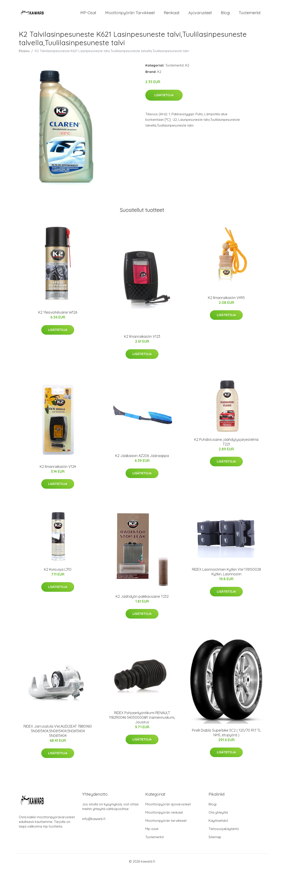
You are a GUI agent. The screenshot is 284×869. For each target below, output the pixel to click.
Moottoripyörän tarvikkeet (130, 12)
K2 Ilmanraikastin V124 (58, 466)
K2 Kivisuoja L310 (57, 569)
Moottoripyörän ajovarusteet (168, 804)
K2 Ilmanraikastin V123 (142, 336)
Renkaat (171, 12)
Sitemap (215, 837)
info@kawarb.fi (93, 819)
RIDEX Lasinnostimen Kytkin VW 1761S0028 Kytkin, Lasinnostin (226, 571)
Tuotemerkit (250, 12)
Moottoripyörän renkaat (164, 812)
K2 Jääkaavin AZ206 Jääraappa (142, 455)
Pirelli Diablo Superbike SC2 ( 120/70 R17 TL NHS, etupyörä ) (226, 732)
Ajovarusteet (200, 12)
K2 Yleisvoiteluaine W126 (57, 312)
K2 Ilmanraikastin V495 (226, 297)
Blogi (225, 12)
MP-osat (88, 12)
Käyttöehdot (218, 820)
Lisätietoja (164, 95)
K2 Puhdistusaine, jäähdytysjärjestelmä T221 (226, 441)
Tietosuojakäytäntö (224, 829)
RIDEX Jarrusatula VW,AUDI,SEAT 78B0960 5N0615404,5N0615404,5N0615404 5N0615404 (58, 731)
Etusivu (24, 51)
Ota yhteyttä (218, 812)
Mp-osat (151, 829)
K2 (187, 65)
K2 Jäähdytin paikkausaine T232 (142, 596)
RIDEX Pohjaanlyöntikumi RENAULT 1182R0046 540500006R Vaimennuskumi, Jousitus (142, 717)
